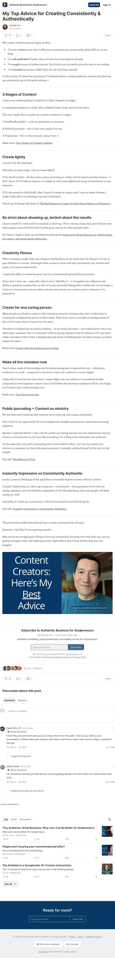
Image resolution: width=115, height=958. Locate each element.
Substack (42, 951)
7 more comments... (9, 804)
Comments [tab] (9, 700)
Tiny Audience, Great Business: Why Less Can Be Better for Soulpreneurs (48, 827)
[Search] (110, 819)
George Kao (15, 25)
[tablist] (15, 700)
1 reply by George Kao (20, 756)
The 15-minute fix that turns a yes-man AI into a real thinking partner (38, 869)
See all (8, 883)
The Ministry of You (24, 459)
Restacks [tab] (22, 700)
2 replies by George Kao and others (27, 790)
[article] (57, 833)
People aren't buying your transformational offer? (33, 846)
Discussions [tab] (25, 819)
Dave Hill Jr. (12, 727)
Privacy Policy (80, 657)
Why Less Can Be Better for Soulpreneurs (23, 831)
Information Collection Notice (56, 657)
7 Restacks (37, 668)
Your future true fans (27, 395)
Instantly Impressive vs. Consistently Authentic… (40, 509)
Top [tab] (6, 819)
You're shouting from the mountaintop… (23, 850)
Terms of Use (72, 654)
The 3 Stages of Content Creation (34, 143)
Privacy (72, 936)
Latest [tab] (14, 819)
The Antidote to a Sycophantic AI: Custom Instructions (36, 865)
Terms (80, 936)
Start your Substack (49, 944)
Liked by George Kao (18, 732)
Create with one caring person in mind (37, 348)
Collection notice (93, 936)
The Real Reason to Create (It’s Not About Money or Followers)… (75, 204)
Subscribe (94, 4)
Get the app (72, 944)
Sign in (107, 4)
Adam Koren (13, 766)
